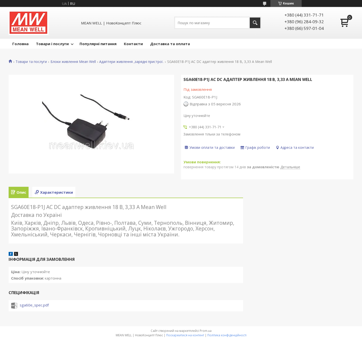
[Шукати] (255, 23)
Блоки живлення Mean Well (73, 61)
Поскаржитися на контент (185, 335)
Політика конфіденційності (227, 335)
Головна (20, 43)
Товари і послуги (52, 43)
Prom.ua (206, 331)
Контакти (133, 43)
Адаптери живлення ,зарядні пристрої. (131, 61)
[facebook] (11, 254)
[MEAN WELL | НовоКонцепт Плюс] (29, 23)
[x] (16, 254)
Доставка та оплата (170, 43)
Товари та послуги (31, 61)
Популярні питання (98, 43)
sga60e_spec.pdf (34, 304)
